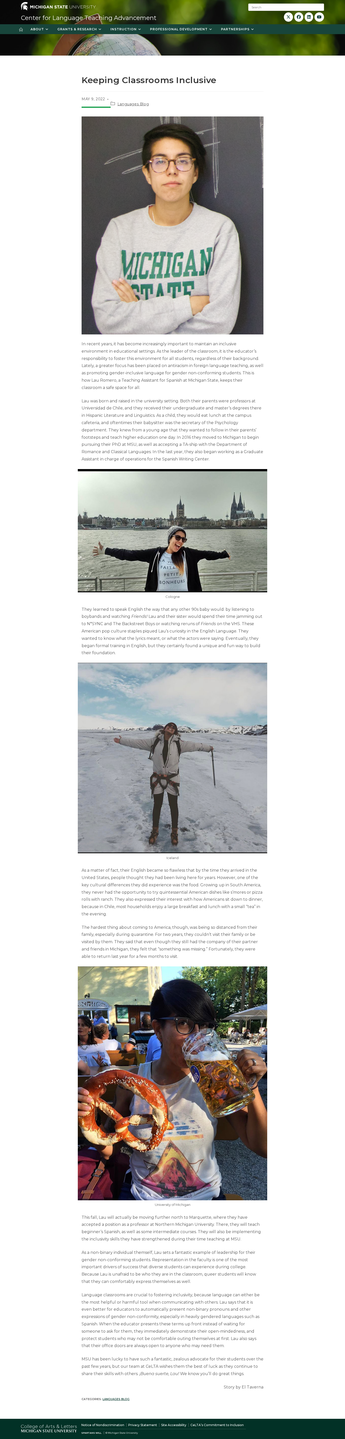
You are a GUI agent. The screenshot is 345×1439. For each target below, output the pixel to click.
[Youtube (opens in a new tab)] (319, 17)
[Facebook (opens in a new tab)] (298, 17)
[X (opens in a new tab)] (288, 17)
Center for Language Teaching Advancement (88, 17)
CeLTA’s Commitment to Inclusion (217, 1425)
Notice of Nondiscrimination (102, 1425)
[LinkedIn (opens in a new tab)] (309, 17)
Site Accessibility (173, 1425)
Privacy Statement (142, 1425)
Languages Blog (133, 104)
